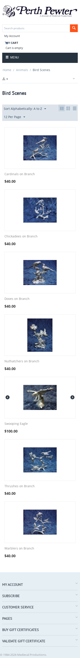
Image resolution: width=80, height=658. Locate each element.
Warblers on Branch (19, 548)
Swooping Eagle (16, 424)
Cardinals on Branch (19, 174)
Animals (22, 70)
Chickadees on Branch (21, 236)
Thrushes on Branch (19, 486)
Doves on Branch (17, 299)
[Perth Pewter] (40, 11)
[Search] (74, 28)
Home (7, 70)
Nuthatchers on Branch (21, 361)
